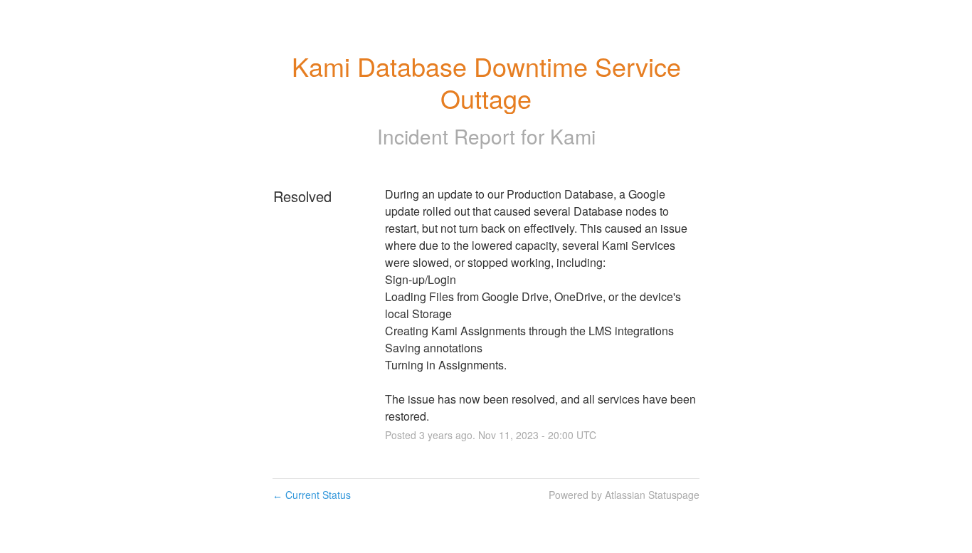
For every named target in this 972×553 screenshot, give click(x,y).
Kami (573, 136)
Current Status (312, 495)
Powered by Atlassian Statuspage (624, 495)
